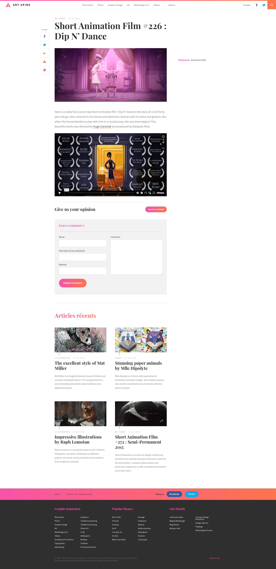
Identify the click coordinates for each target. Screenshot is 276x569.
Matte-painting (144, 528)
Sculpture (84, 517)
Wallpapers (85, 536)
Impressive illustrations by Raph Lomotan (78, 439)
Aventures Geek (198, 59)
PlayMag (198, 526)
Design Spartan (201, 523)
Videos (157, 5)
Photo (101, 5)
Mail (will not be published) (72, 251)
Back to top (215, 558)
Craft (118, 358)
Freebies (84, 543)
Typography (60, 543)
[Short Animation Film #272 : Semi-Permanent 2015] (141, 414)
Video (62, 18)
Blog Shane (174, 524)
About (58, 494)
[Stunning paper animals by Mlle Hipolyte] (141, 340)
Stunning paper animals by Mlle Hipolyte (138, 365)
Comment (115, 237)
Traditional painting (88, 521)
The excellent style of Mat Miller (80, 365)
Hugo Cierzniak (102, 126)
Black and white (118, 539)
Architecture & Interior (64, 539)
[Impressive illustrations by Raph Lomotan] (80, 414)
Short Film (116, 517)
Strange (141, 517)
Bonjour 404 (175, 528)
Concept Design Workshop (202, 518)
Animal (115, 536)
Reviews (83, 539)
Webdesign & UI (141, 5)
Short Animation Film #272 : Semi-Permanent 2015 (138, 442)
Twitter (191, 494)
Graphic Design (115, 5)
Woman (141, 524)
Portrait (115, 521)
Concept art (117, 532)
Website (63, 265)
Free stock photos (88, 547)
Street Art (84, 528)
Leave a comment (156, 209)
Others (172, 5)
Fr (246, 5)
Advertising (59, 547)
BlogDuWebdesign (177, 521)
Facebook (174, 494)
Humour (141, 536)
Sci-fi (114, 528)
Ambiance (142, 521)
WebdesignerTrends (203, 530)
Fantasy (115, 524)
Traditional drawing (88, 524)
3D (128, 5)
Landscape (142, 539)
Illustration (87, 5)
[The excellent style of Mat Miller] (80, 340)
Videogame (142, 532)
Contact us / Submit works (79, 494)
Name (62, 237)
